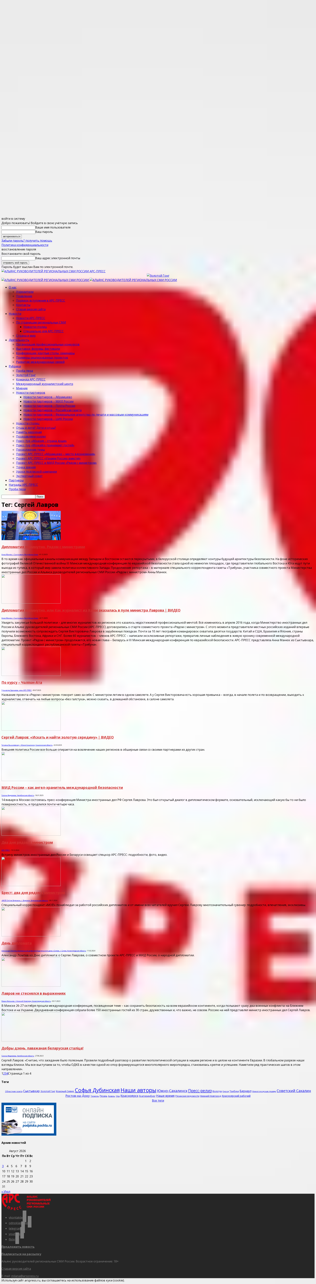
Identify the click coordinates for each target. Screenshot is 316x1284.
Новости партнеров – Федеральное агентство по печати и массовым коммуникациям (85, 415)
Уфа (118, 1096)
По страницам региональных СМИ (41, 322)
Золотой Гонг (26, 375)
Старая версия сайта (31, 309)
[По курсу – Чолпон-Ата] (31, 675)
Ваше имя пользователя (52, 227)
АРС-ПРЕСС (5, 850)
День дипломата (16, 943)
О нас (12, 287)
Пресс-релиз (200, 1090)
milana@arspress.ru (25, 1276)
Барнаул (245, 1091)
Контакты (23, 305)
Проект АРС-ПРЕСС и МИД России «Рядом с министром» (56, 463)
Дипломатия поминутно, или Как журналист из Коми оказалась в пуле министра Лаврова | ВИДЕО (90, 610)
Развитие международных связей (40, 362)
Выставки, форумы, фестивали (38, 349)
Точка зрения (26, 467)
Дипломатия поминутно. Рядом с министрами (43, 546)
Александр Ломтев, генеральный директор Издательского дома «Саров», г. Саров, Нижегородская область (43, 951)
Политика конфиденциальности (24, 245)
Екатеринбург (147, 1096)
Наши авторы (138, 1090)
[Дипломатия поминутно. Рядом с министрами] (31, 539)
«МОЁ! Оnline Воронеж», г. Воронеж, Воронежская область (24, 900)
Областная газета (13, 1091)
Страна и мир (26, 336)
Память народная (29, 432)
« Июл (5, 1192)
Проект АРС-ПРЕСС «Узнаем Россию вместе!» (48, 458)
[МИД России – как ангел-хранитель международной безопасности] (31, 780)
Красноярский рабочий (236, 1096)
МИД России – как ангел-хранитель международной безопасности (62, 787)
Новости (15, 314)
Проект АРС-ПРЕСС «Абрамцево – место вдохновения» (55, 454)
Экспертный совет (29, 476)
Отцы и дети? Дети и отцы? (36, 428)
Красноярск (129, 1096)
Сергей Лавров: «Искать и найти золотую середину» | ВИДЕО (57, 737)
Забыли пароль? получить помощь (26, 241)
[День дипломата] (31, 935)
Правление (24, 296)
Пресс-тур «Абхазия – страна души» (41, 441)
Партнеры (16, 480)
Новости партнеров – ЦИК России (48, 419)
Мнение (22, 388)
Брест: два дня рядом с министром (33, 892)
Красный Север (65, 1091)
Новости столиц (35, 327)
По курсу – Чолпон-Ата (21, 682)
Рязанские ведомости (187, 1095)
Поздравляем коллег (31, 436)
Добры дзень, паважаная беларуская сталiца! (42, 1048)
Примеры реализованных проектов (42, 357)
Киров (226, 1091)
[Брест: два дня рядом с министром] (31, 885)
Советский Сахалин (294, 1090)
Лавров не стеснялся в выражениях (33, 993)
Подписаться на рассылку (21, 1254)
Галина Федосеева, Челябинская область (17, 795)
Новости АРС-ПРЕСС (30, 318)
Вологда (217, 1091)
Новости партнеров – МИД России (48, 401)
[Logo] (45, 280)
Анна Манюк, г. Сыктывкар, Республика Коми (19, 554)
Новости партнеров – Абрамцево (47, 397)
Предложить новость (18, 1247)
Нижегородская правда (264, 1091)
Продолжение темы (30, 450)
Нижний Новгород (210, 1096)
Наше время (165, 1096)
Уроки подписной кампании (36, 472)
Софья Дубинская (97, 1090)
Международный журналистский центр (44, 384)
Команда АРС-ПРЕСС (31, 379)
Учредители (24, 292)
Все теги (158, 1100)
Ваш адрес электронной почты (57, 258)
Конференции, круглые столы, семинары (45, 353)
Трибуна (234, 1091)
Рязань (103, 1095)
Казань (111, 1096)
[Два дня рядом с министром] (31, 835)
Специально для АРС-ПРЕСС (43, 331)
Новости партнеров (30, 393)
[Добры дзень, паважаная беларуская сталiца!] (31, 1040)
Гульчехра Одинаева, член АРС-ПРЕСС (16, 690)
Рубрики (15, 366)
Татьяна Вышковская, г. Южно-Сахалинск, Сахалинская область (26, 745)
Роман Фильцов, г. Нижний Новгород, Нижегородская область (26, 1001)
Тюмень (95, 1096)
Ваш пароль (44, 232)
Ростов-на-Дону (77, 1096)
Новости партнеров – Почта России (49, 406)
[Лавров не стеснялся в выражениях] (31, 986)
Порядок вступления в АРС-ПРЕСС (40, 300)
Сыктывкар (31, 1091)
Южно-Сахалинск (172, 1090)
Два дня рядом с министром (27, 842)
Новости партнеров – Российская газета (52, 410)
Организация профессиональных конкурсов (48, 344)
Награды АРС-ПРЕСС (23, 485)
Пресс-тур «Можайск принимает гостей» (45, 445)
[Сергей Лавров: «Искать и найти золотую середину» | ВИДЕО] (31, 729)
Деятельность (19, 340)
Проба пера (24, 371)
